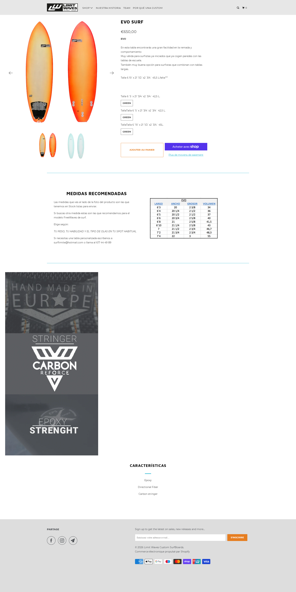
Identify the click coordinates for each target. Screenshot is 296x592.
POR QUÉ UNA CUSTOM (148, 8)
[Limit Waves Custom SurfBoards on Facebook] (52, 540)
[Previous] (10, 73)
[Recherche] (238, 8)
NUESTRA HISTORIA (108, 8)
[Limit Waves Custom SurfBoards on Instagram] (63, 540)
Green (127, 103)
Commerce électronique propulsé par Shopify (162, 551)
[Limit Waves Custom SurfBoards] (62, 7)
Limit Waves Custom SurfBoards (163, 547)
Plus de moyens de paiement (186, 154)
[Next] (112, 73)
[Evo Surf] (61, 73)
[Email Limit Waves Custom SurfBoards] (74, 540)
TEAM (126, 8)
